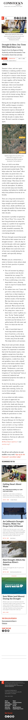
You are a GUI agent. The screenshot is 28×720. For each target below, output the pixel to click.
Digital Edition (8, 704)
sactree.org (5, 444)
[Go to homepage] (13, 4)
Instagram (20, 18)
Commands (1, 719)
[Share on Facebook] (3, 631)
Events (14, 705)
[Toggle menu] (5, 18)
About (6, 701)
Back (4, 58)
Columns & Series (17, 702)
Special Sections (17, 707)
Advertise (7, 707)
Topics (14, 701)
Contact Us (7, 708)
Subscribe (7, 702)
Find (25, 18)
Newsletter (7, 705)
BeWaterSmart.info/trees (9, 442)
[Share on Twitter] (6, 631)
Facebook (18, 18)
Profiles (15, 704)
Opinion (4, 623)
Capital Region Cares (18, 708)
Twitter (15, 18)
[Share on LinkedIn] (8, 631)
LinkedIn (23, 18)
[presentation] (3, 18)
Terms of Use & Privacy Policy (10, 685)
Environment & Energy (9, 621)
